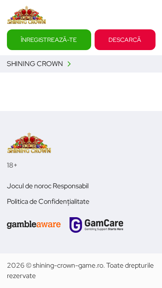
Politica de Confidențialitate (48, 201)
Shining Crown (35, 63)
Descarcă (124, 39)
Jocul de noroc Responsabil (48, 185)
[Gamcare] (96, 225)
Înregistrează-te (49, 39)
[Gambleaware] (34, 225)
